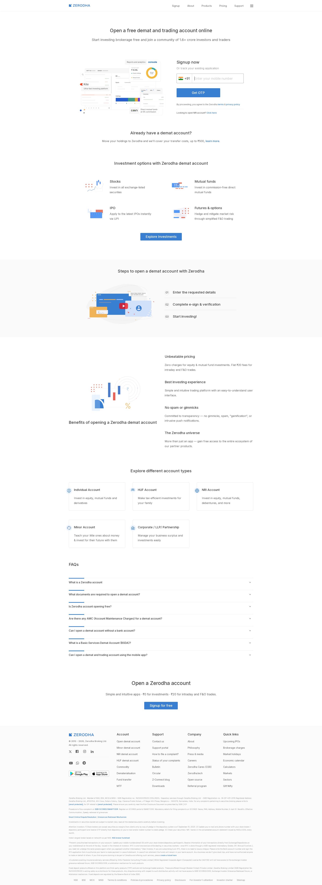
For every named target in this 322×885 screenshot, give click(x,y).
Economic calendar (233, 760)
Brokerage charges (234, 747)
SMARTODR (112, 809)
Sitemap (241, 880)
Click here (212, 113)
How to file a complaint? (165, 754)
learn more (212, 141)
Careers (192, 760)
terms (221, 104)
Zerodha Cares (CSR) (200, 766)
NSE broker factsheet (121, 838)
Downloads (158, 786)
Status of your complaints (166, 760)
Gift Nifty (228, 786)
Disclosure (180, 880)
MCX (92, 880)
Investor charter (225, 880)
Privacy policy (164, 880)
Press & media (195, 754)
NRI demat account (127, 754)
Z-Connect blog (161, 779)
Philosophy (194, 747)
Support (239, 5)
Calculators (229, 766)
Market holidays (232, 754)
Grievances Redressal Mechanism (112, 817)
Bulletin (156, 766)
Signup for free (161, 706)
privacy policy (233, 104)
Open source (195, 779)
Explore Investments (161, 237)
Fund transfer (124, 779)
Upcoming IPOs (231, 741)
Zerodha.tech (195, 773)
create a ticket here (168, 855)
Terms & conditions (117, 880)
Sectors (227, 779)
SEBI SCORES (101, 809)
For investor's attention (201, 880)
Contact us (158, 741)
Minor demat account (128, 747)
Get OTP (198, 93)
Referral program (197, 786)
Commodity (123, 766)
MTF (119, 786)
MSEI (101, 880)
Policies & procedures (142, 880)
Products (207, 5)
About (190, 5)
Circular (156, 773)
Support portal (160, 747)
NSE (76, 880)
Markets (227, 773)
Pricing (223, 5)
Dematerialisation (126, 773)
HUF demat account (128, 760)
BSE (84, 880)
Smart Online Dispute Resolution (82, 817)
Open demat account (128, 741)
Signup (176, 5)
